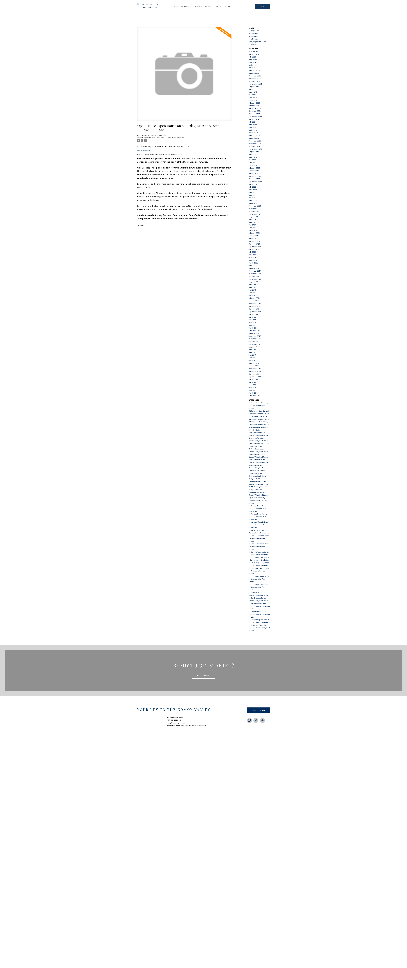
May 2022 (252, 192)
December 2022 (255, 173)
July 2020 (252, 252)
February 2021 (254, 233)
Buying (198, 6)
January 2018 (254, 333)
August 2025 (254, 87)
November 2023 (255, 144)
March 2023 (253, 165)
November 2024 (255, 111)
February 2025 (254, 103)
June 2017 (252, 352)
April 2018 (252, 325)
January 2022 (254, 203)
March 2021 (253, 230)
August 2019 (253, 282)
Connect (262, 6)
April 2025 (253, 97)
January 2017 (254, 366)
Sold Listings (253, 39)
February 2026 (254, 70)
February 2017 (254, 363)
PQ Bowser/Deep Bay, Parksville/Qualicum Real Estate (258, 500)
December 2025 (255, 76)
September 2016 (255, 377)
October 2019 (254, 276)
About (218, 6)
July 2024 (252, 122)
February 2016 (254, 396)
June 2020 (253, 255)
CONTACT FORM (258, 710)
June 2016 (252, 385)
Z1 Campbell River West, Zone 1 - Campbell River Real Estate (258, 516)
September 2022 (255, 181)
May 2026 (252, 62)
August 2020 (254, 249)
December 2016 (255, 369)
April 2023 (252, 163)
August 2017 (253, 347)
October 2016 (254, 374)
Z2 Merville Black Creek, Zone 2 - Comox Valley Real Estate (164, 138)
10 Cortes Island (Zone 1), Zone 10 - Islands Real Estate (258, 405)
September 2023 (255, 149)
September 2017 (255, 344)
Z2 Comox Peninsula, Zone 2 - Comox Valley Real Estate (259, 546)
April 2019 (252, 293)
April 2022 (252, 195)
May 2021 (252, 225)
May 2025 (252, 95)
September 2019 (255, 279)
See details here (143, 150)
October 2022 (254, 179)
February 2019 (254, 298)
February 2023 (254, 168)
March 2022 (253, 198)
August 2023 (254, 152)
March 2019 (253, 295)
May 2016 (252, 387)
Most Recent (254, 51)
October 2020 (254, 244)
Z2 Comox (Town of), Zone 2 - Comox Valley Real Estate (259, 538)
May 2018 (252, 322)
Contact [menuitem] (229, 6)
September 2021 (255, 214)
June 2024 (253, 124)
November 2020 (255, 241)
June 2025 (253, 92)
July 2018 (252, 317)
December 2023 (255, 141)
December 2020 (255, 238)
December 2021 (255, 206)
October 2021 (254, 211)
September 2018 (255, 312)
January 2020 (254, 268)
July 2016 (252, 382)
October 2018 (254, 309)
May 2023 (252, 160)
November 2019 (255, 274)
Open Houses (254, 36)
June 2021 (252, 222)
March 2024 (253, 133)
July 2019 (252, 284)
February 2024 (254, 135)
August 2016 (253, 379)
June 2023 (253, 157)
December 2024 (255, 108)
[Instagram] (249, 720)
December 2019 (255, 271)
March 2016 (253, 393)
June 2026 (253, 59)
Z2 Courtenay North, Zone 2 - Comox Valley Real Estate (259, 571)
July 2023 (252, 154)
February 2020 (254, 265)
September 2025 (255, 84)
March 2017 (253, 360)
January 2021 (254, 236)
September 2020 (255, 246)
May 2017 (252, 355)
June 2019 (252, 287)
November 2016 (255, 371)
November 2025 (255, 78)
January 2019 (254, 301)
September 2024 (255, 116)
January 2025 (254, 106)
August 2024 (254, 119)
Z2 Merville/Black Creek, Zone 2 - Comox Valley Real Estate (259, 614)
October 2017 (254, 341)
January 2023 (254, 171)
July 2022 (252, 187)
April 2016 (252, 390)
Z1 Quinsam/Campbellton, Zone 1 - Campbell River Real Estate (258, 525)
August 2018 (253, 314)
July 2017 (252, 350)
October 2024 (254, 114)
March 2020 (253, 263)
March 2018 (253, 328)
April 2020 (253, 260)
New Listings (253, 33)
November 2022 (255, 176)
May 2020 (252, 257)
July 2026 (252, 57)
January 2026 (254, 73)
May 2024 (252, 127)
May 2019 (252, 290)
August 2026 (254, 54)
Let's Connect (203, 675)
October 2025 (254, 81)
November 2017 (255, 339)
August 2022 (254, 184)
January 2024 (254, 138)
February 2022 (254, 200)
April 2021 (252, 228)
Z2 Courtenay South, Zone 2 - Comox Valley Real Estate (259, 579)
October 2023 (254, 146)
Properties (185, 6)
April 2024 (253, 130)
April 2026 (253, 65)
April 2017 (252, 358)
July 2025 (252, 89)
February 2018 (254, 331)
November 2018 (255, 306)
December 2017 (255, 336)
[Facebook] (255, 720)
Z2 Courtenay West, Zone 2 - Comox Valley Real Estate (258, 587)
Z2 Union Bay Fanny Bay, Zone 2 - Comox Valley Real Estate (259, 628)
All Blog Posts (254, 31)
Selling (208, 6)
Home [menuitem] (176, 6)
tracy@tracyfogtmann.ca (177, 723)
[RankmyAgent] (262, 720)
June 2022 (253, 190)
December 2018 (255, 303)
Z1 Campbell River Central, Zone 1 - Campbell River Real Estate (258, 508)
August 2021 (253, 217)
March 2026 (253, 68)
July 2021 (252, 219)
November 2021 (255, 209)
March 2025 (253, 100)
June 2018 (252, 320)
